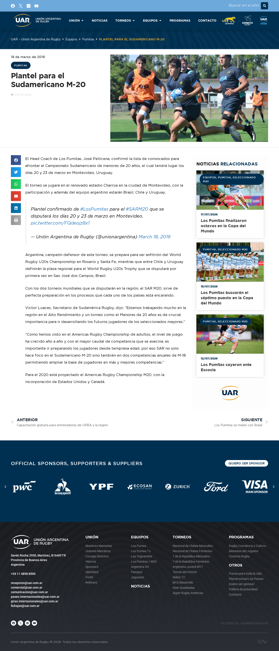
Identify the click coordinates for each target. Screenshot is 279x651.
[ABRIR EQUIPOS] (160, 20)
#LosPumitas (94, 208)
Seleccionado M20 (233, 249)
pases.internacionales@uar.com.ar (35, 596)
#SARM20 (137, 208)
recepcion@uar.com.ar (26, 583)
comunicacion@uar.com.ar (29, 592)
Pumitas (88, 39)
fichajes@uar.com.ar (25, 606)
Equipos (71, 39)
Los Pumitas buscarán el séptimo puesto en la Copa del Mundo (227, 297)
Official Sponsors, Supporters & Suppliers (77, 463)
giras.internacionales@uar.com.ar (34, 601)
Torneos (182, 537)
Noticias (140, 586)
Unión (91, 537)
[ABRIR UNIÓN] (82, 20)
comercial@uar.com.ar (26, 587)
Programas (241, 537)
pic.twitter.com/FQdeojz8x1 (60, 222)
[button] (264, 5)
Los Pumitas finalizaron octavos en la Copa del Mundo (224, 225)
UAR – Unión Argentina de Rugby (36, 39)
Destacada (23, 94)
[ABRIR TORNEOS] (133, 20)
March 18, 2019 (154, 236)
